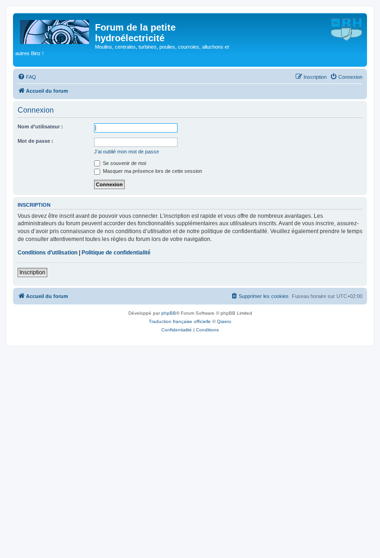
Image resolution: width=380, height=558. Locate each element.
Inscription (32, 272)
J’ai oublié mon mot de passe (126, 151)
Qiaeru (224, 321)
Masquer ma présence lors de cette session (151, 171)
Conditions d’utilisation (47, 252)
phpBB (168, 313)
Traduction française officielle (180, 321)
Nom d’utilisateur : (40, 126)
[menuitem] (27, 76)
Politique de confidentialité (116, 252)
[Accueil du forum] (55, 30)
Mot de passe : (35, 141)
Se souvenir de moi (123, 163)
